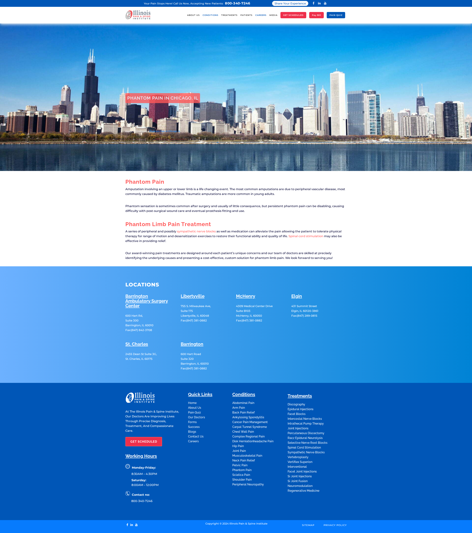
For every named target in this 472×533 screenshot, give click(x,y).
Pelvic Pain (239, 465)
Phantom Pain (241, 470)
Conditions (141, 131)
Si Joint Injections (300, 476)
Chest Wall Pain (243, 431)
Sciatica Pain (241, 475)
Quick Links (200, 394)
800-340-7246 (237, 3)
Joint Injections (298, 428)
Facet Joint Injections (302, 471)
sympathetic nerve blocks (196, 231)
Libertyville (192, 296)
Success (194, 427)
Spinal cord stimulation (306, 236)
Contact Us (196, 436)
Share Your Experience (290, 3)
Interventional (297, 466)
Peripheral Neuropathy (248, 484)
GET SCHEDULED (143, 441)
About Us (194, 407)
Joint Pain (239, 451)
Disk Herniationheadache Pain (252, 441)
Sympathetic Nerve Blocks (306, 452)
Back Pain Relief (243, 412)
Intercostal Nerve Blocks (305, 418)
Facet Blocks (297, 414)
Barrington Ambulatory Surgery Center (146, 301)
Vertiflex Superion (300, 462)
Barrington (192, 344)
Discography (296, 404)
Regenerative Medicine (303, 490)
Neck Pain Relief (243, 460)
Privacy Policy (335, 525)
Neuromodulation (300, 486)
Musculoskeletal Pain (247, 455)
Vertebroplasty (298, 457)
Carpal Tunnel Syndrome (249, 427)
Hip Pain (238, 446)
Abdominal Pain (243, 403)
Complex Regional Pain (248, 436)
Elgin (296, 296)
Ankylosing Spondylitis (248, 417)
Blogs (192, 431)
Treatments (300, 396)
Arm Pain (238, 407)
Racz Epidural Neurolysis (305, 438)
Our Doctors (196, 417)
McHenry (245, 296)
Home (128, 131)
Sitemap (308, 525)
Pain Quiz (194, 412)
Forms (192, 422)
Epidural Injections (300, 409)
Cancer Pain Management (250, 422)
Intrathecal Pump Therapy (306, 423)
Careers (193, 441)
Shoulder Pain (242, 479)
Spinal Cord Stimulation (304, 447)
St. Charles (136, 344)
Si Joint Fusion (298, 481)
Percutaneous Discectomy (306, 433)
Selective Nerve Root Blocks (307, 442)
